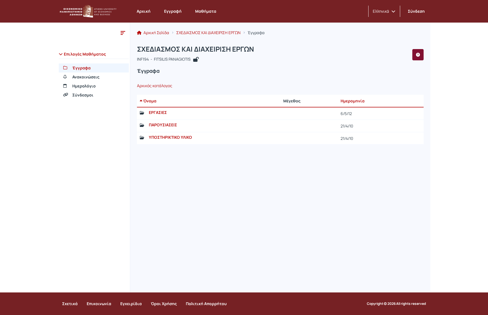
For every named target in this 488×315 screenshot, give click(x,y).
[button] (384, 11)
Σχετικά (70, 303)
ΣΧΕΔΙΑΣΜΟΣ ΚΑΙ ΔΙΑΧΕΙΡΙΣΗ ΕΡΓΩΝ (208, 32)
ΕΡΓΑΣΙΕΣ (158, 112)
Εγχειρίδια (131, 303)
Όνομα (149, 100)
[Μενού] (123, 32)
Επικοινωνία (99, 303)
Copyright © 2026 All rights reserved (396, 303)
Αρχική (144, 11)
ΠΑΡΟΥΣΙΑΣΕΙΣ (163, 125)
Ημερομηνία (353, 100)
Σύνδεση (416, 11)
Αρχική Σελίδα (156, 32)
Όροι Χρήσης (164, 303)
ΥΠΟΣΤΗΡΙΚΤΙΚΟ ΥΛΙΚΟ (170, 137)
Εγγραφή (173, 11)
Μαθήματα (205, 11)
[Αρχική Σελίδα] (88, 11)
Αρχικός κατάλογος (154, 85)
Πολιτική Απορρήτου (206, 303)
